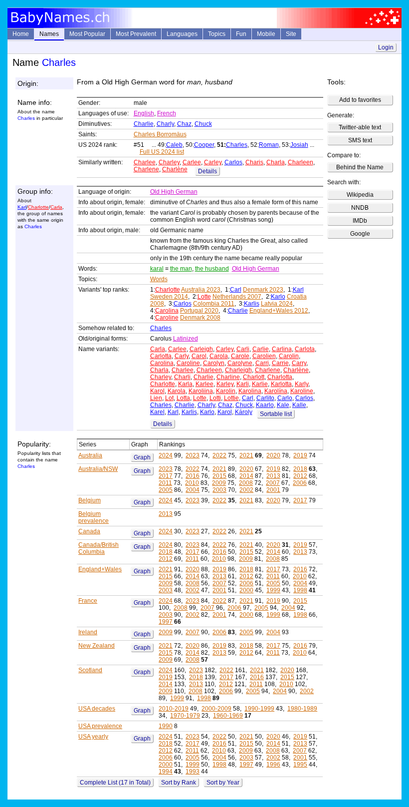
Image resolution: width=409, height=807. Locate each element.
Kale (283, 405)
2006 (300, 482)
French (166, 113)
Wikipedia (360, 194)
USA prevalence (100, 726)
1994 (166, 771)
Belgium (89, 500)
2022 (219, 455)
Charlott (253, 377)
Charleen (300, 162)
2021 (246, 455)
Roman (269, 144)
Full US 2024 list (162, 151)
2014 (246, 475)
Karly (301, 384)
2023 (193, 455)
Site (291, 33)
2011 (165, 482)
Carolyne (239, 363)
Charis (254, 162)
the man (181, 268)
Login (386, 47)
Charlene (146, 169)
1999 (273, 590)
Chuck (203, 123)
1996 (273, 764)
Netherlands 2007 (236, 296)
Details (207, 171)
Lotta (183, 398)
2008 (246, 482)
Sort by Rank (178, 782)
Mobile (266, 33)
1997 (166, 621)
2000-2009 (216, 708)
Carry (299, 363)
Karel (157, 411)
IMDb (360, 220)
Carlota (305, 349)
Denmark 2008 (200, 317)
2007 (273, 482)
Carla (56, 207)
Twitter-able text (360, 127)
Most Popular (87, 33)
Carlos (233, 162)
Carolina (167, 310)
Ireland (87, 632)
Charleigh (238, 370)
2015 (219, 475)
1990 (166, 726)
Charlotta (279, 377)
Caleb (174, 144)
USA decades (96, 708)
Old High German (174, 191)
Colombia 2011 (213, 303)
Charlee (145, 162)
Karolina (249, 391)
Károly (243, 411)
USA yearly (93, 736)
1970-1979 (185, 715)
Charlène (175, 169)
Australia (90, 455)
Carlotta (161, 356)
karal (157, 268)
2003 (219, 489)
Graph (142, 457)
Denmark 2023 (263, 289)
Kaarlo (265, 405)
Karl (21, 207)
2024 (166, 455)
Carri (262, 363)
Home (20, 33)
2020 (273, 455)
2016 (193, 475)
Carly (182, 356)
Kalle (299, 405)
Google (360, 233)
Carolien (264, 356)
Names (49, 33)
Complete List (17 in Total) (115, 782)
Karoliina (201, 391)
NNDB (360, 207)
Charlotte (38, 207)
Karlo (278, 296)
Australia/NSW (98, 468)
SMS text (360, 140)
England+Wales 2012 (278, 310)
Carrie (280, 363)
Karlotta (281, 384)
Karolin (225, 391)
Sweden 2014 (169, 296)
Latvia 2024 (277, 303)
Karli (242, 384)
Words (159, 279)
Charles (236, 144)
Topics (216, 33)
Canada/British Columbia (98, 548)
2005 (166, 489)
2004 (193, 489)
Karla (185, 384)
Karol (157, 391)
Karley (224, 384)
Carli (242, 349)
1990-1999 (259, 708)
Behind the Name (360, 167)
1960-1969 (228, 715)
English (144, 113)
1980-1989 (302, 708)
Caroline (167, 317)
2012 (300, 475)
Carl (235, 289)
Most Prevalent (136, 33)
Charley (169, 162)
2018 (300, 468)
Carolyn (213, 363)
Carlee (192, 162)
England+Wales (100, 569)
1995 (300, 764)
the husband (212, 268)
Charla (275, 162)
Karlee (204, 384)
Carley (212, 162)
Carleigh (201, 349)
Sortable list (276, 413)
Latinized (185, 338)
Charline (228, 377)
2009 (219, 482)
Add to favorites (360, 99)
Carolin (289, 356)
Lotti (215, 398)
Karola (177, 391)
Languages (182, 33)
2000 (246, 590)
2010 (192, 482)
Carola (218, 356)
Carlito (265, 398)
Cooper (204, 144)
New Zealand (96, 645)
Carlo (284, 398)
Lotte (204, 296)
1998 (300, 590)
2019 (300, 455)
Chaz (184, 123)
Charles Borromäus (160, 134)
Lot (169, 398)
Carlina (282, 349)
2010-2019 (174, 708)
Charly (165, 123)
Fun (241, 33)
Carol (199, 356)
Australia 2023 (200, 289)
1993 (193, 771)
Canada (89, 531)
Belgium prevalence (93, 517)
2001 (273, 489)
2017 (166, 475)
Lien (156, 398)
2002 (246, 489)
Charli (182, 377)
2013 (273, 475)
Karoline (301, 391)
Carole (240, 356)
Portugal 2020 (199, 310)
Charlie (144, 123)
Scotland (90, 670)
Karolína (275, 391)
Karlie (260, 384)
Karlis (251, 303)
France (87, 600)
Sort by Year (222, 782)
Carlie (260, 349)
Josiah (299, 144)
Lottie (231, 398)
